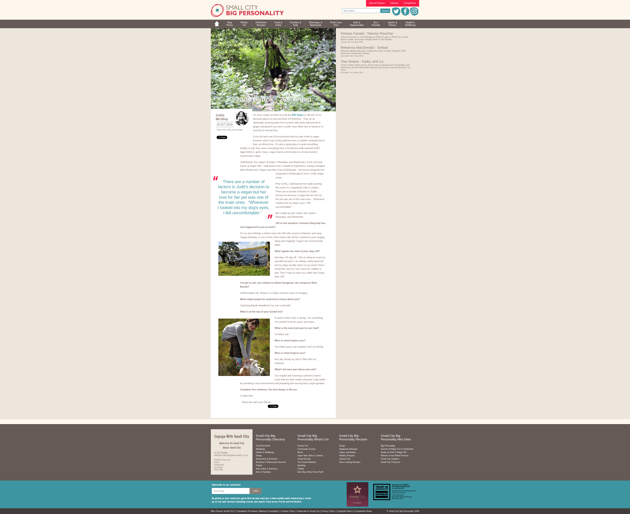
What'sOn (244, 23)
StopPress (229, 23)
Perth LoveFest (336, 23)
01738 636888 (220, 453)
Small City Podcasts (390, 462)
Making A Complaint (268, 511)
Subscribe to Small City (308, 511)
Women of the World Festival (394, 455)
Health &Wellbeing (410, 23)
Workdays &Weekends (315, 23)
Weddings (260, 449)
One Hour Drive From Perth (310, 472)
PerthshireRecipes (261, 23)
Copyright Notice (345, 511)
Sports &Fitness (392, 23)
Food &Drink (278, 23)
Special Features (377, 3)
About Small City (232, 447)
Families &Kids (295, 23)
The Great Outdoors (306, 462)
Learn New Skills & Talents (310, 455)
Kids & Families (263, 472)
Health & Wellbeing (265, 452)
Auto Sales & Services (266, 468)
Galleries (394, 3)
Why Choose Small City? (223, 511)
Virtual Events (304, 459)
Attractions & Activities (267, 459)
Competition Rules (363, 511)
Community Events (306, 449)
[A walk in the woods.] (273, 70)
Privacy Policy (328, 511)
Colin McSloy (222, 117)
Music (300, 452)
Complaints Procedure (246, 511)
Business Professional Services (271, 462)
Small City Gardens (390, 459)
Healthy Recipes (347, 455)
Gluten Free (344, 459)
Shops (259, 455)
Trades (259, 465)
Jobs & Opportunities (357, 23)
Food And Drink (263, 445)
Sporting (301, 465)
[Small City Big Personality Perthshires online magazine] (247, 16)
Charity (300, 468)
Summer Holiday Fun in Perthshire (397, 449)
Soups (342, 445)
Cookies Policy (288, 511)
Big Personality (388, 445)
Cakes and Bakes (347, 452)
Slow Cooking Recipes (349, 462)
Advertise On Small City (231, 443)
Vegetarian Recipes (348, 449)
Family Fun (302, 445)
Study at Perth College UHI (394, 452)
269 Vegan (298, 115)
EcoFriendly (376, 23)
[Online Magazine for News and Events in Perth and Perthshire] (217, 25)
